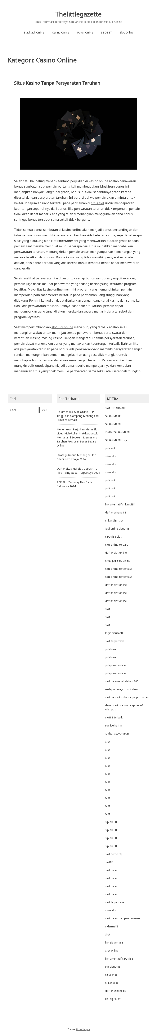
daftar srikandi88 (115, 512)
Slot (107, 741)
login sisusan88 (114, 633)
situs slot (97, 203)
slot (107, 609)
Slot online (112, 950)
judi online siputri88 (117, 528)
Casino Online (60, 32)
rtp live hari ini (114, 725)
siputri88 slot (113, 536)
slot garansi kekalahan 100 (121, 681)
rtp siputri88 (112, 966)
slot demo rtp (114, 854)
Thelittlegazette (78, 14)
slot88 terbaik (114, 717)
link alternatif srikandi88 (120, 504)
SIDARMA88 (113, 424)
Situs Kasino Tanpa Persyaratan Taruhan (57, 83)
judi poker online (115, 665)
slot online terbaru (116, 544)
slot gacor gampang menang (123, 918)
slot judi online (62, 327)
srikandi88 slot (114, 520)
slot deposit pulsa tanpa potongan (127, 697)
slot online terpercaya (118, 569)
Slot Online (126, 32)
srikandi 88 (112, 982)
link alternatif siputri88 (119, 958)
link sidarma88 (114, 942)
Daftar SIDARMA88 (117, 432)
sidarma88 (111, 926)
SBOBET (106, 32)
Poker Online (85, 32)
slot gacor (111, 870)
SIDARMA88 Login (116, 440)
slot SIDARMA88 (115, 408)
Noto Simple (83, 1029)
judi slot (110, 448)
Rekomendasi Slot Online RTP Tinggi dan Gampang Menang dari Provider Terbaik (78, 416)
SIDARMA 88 (113, 416)
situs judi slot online (117, 560)
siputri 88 (111, 822)
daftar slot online (116, 552)
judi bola (110, 649)
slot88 (109, 862)
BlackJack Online (34, 32)
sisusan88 (111, 974)
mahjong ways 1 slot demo (122, 689)
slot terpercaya (114, 641)
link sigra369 (113, 999)
